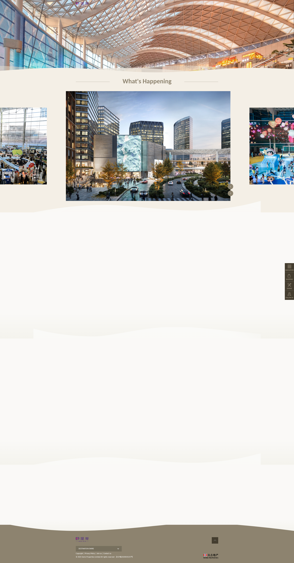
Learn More (80, 238)
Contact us (107, 554)
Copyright (79, 554)
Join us (99, 554)
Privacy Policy (90, 554)
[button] (230, 186)
